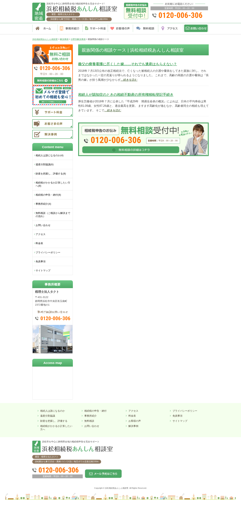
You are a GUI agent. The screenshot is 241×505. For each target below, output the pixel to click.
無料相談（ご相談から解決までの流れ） (53, 215)
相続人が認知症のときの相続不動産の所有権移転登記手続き (125, 95)
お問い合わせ (43, 225)
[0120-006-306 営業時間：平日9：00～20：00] (143, 123)
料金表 (39, 243)
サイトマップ (43, 270)
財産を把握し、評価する (53, 420)
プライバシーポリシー (48, 252)
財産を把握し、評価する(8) (51, 173)
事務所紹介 (90, 415)
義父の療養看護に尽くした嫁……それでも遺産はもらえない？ (127, 64)
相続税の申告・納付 (95, 410)
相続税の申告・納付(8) (48, 194)
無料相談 (89, 420)
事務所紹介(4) (43, 203)
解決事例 (133, 426)
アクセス (41, 234)
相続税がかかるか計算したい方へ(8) (53, 184)
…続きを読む (128, 79)
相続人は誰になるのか (52, 410)
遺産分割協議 (47, 415)
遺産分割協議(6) (45, 164)
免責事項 (41, 261)
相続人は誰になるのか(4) (50, 155)
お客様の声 (134, 420)
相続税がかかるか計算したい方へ (56, 428)
